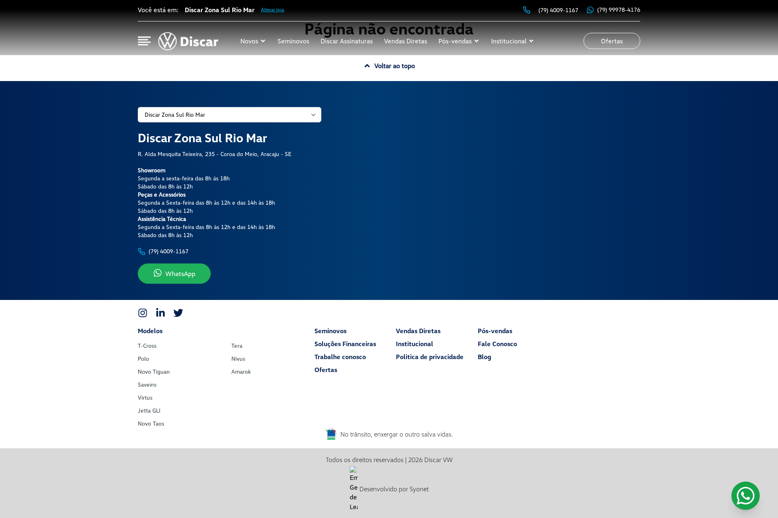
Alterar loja (272, 9)
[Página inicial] (188, 41)
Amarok (241, 371)
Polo (143, 358)
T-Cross (147, 345)
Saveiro (147, 384)
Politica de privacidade (430, 357)
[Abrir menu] (144, 40)
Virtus (145, 397)
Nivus (238, 358)
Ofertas (325, 370)
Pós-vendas (495, 331)
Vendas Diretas (418, 331)
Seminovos (330, 331)
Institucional (414, 344)
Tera (236, 345)
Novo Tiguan (154, 371)
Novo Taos (151, 423)
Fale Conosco (497, 344)
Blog (484, 357)
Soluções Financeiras (345, 344)
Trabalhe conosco (340, 357)
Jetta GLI (149, 410)
